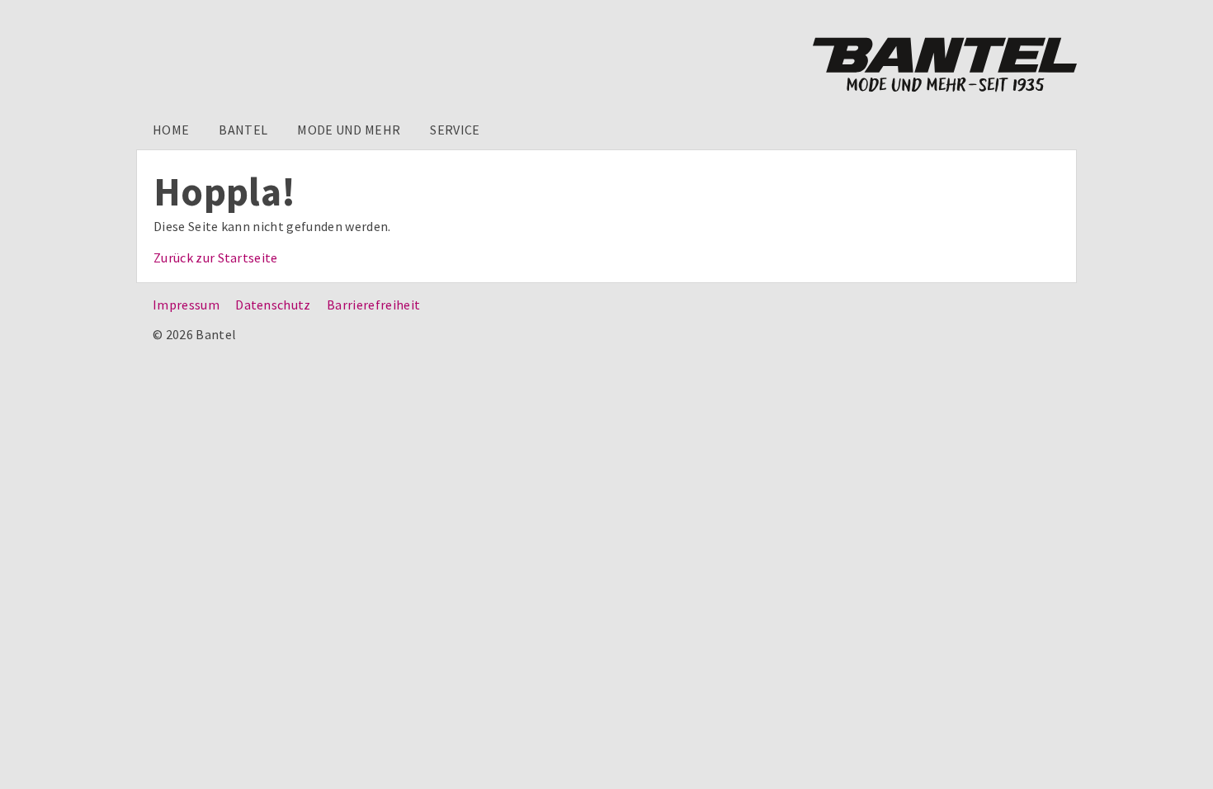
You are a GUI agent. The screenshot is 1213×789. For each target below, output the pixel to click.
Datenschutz (273, 304)
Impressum (186, 304)
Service (454, 129)
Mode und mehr (348, 129)
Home (171, 129)
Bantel (243, 129)
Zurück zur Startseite (215, 257)
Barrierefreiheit (373, 304)
